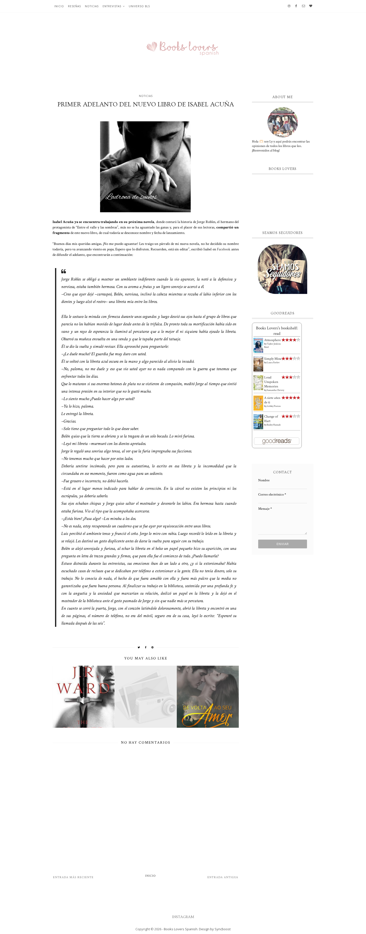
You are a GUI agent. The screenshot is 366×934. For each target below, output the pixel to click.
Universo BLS (139, 6)
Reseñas (74, 6)
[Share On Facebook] (146, 647)
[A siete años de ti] (258, 403)
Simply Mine (273, 359)
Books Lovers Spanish (180, 929)
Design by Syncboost (215, 929)
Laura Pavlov (273, 362)
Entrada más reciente (73, 877)
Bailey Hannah (274, 425)
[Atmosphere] (258, 345)
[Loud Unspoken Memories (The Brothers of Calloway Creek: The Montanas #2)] (258, 383)
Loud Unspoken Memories (271, 382)
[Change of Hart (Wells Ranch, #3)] (258, 421)
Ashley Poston (274, 406)
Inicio (59, 6)
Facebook (223, 249)
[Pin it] (152, 647)
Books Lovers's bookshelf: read (277, 330)
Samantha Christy (275, 390)
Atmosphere (272, 340)
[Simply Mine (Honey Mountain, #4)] (258, 364)
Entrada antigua (222, 877)
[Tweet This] (139, 647)
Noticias (92, 6)
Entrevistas (112, 6)
